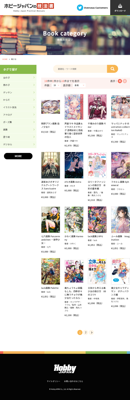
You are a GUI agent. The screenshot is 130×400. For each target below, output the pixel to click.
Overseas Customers (96, 7)
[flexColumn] (120, 81)
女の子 (6, 77)
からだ (6, 99)
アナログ (7, 114)
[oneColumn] (125, 81)
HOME (4, 59)
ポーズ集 (7, 122)
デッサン (7, 92)
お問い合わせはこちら (73, 381)
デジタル (7, 144)
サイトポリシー (53, 381)
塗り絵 (6, 136)
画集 (5, 129)
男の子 (6, 84)
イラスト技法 (9, 107)
